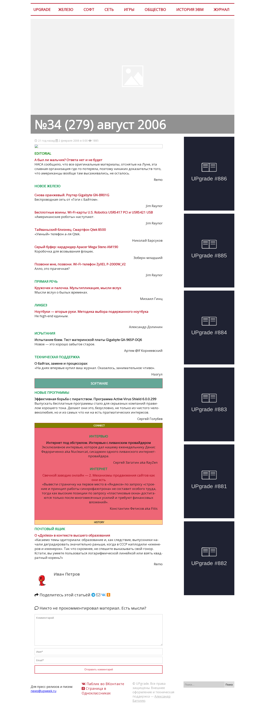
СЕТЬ (109, 9)
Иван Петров (67, 574)
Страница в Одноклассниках (96, 690)
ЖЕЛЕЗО (65, 9)
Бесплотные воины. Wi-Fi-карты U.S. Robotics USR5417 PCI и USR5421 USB (94, 212)
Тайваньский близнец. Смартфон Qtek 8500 (70, 229)
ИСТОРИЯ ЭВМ (190, 9)
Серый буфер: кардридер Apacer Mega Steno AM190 (76, 247)
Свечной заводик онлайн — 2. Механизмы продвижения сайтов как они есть (98, 477)
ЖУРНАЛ (221, 9)
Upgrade (42, 9)
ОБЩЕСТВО (155, 9)
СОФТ (89, 9)
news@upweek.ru (43, 691)
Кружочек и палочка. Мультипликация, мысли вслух (78, 288)
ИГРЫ (129, 9)
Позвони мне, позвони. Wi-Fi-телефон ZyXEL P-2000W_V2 (80, 264)
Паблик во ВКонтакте (105, 683)
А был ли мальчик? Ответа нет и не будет (68, 160)
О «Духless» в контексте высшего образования (72, 535)
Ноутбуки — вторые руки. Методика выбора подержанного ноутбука (91, 311)
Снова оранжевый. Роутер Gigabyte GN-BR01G (72, 195)
